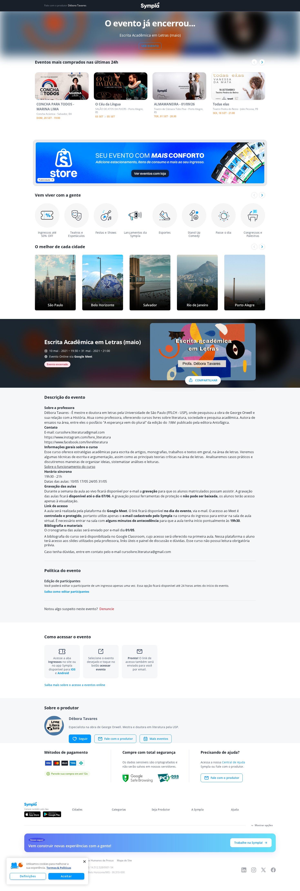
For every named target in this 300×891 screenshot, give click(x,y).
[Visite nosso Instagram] (253, 869)
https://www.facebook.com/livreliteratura (76, 442)
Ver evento (150, 46)
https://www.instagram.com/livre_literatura (77, 437)
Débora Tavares (77, 5)
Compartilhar (206, 380)
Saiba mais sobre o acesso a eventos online (74, 685)
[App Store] (32, 814)
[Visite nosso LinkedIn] (243, 869)
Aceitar (66, 876)
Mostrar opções (264, 825)
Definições (28, 876)
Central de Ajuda (233, 762)
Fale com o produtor (118, 739)
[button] (16, 865)
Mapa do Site (124, 860)
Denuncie (106, 609)
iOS (73, 669)
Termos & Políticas (59, 868)
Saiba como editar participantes (66, 592)
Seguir (83, 739)
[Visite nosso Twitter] (263, 869)
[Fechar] (84, 861)
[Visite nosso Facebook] (273, 869)
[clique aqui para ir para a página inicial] (150, 6)
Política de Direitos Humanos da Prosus (91, 860)
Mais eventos (159, 739)
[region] (47, 871)
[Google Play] (52, 814)
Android (63, 673)
